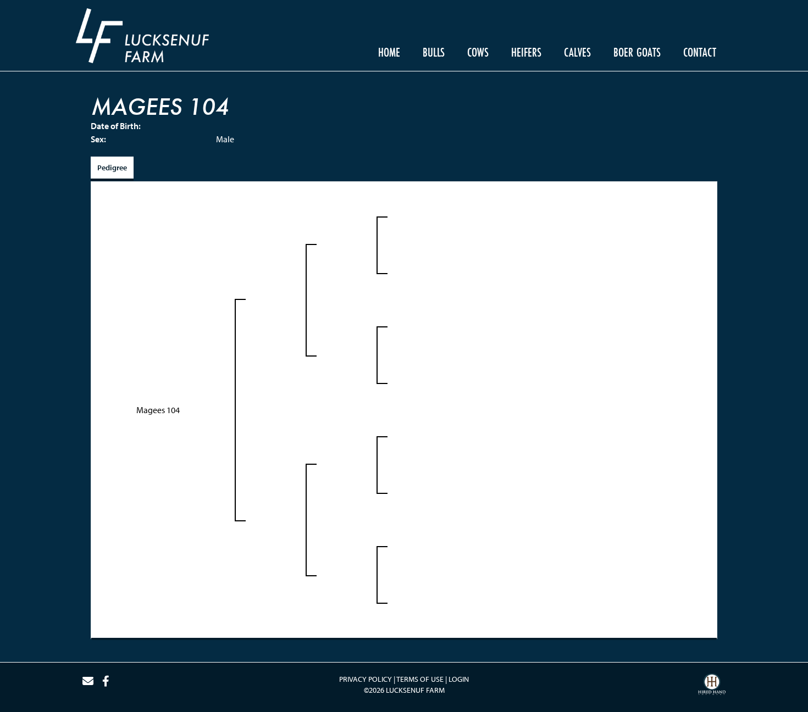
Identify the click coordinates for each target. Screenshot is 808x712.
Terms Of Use (420, 679)
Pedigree (112, 168)
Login (459, 679)
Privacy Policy (365, 679)
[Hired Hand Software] (712, 686)
